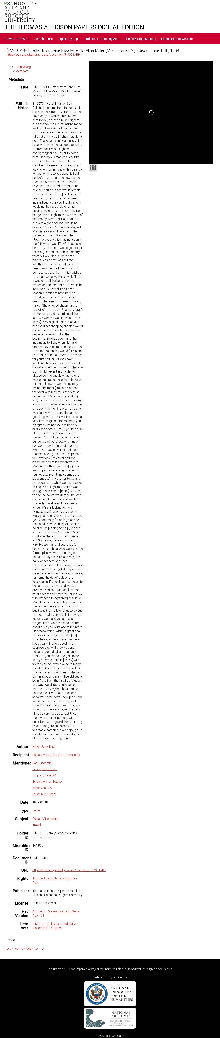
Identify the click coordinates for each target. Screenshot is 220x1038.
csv (9, 948)
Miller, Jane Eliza (43, 746)
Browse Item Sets (17, 39)
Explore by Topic (69, 39)
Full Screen (206, 159)
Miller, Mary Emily (44, 794)
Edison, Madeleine (44, 769)
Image (135, 64)
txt (43, 948)
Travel (36, 825)
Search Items (43, 39)
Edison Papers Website (177, 39)
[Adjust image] (138, 80)
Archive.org (23, 67)
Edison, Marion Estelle (47, 781)
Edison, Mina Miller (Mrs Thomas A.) (56, 755)
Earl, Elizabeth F (42, 763)
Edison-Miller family (45, 818)
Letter (36, 810)
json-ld (18, 948)
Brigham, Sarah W (44, 775)
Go (156, 65)
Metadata (21, 71)
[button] (131, 73)
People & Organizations (140, 39)
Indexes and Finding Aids (102, 39)
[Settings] (209, 64)
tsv (37, 948)
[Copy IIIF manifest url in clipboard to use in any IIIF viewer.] (93, 168)
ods (28, 948)
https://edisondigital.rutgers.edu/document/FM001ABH (43, 54)
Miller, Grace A (42, 787)
